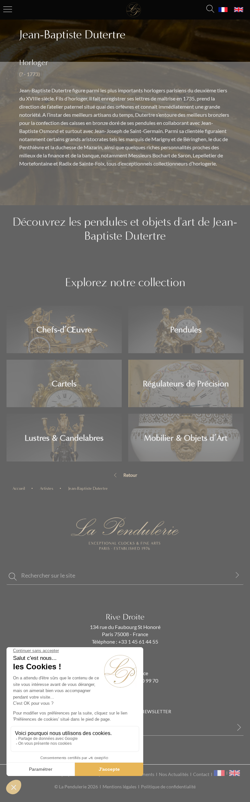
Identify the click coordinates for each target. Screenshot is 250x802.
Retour (130, 475)
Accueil (18, 488)
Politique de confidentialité (168, 786)
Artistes (46, 488)
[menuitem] (223, 10)
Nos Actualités (173, 774)
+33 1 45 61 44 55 (137, 642)
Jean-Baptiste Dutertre (88, 488)
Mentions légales (119, 786)
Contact (201, 774)
